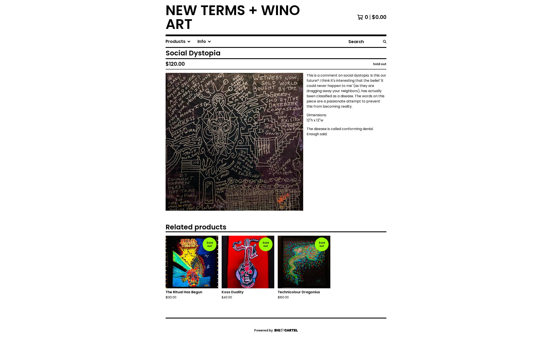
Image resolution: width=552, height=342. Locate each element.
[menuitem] (178, 41)
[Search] (384, 41)
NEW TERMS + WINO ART (233, 17)
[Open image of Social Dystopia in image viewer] (234, 142)
